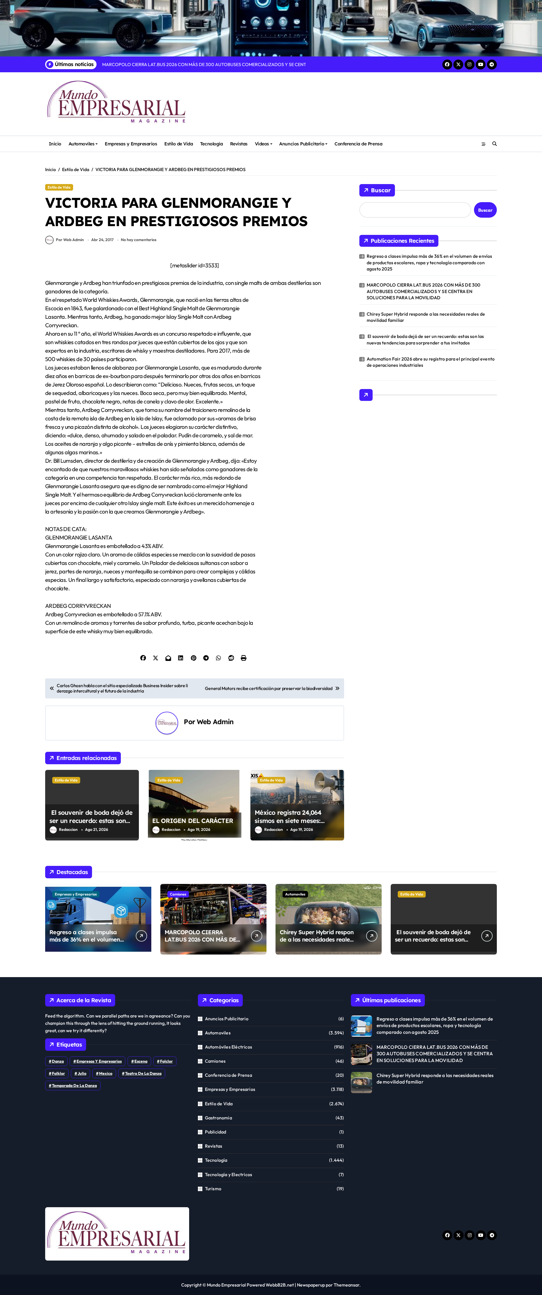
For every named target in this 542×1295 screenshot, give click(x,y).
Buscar (381, 190)
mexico (105, 1073)
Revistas (239, 144)
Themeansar (346, 1285)
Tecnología (211, 144)
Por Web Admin (70, 239)
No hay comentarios (138, 239)
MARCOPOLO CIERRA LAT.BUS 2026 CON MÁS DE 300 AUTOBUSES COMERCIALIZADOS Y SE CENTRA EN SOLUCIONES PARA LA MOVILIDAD (423, 291)
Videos (262, 144)
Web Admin (215, 721)
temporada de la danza (74, 1085)
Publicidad (215, 1132)
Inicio (55, 144)
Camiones (178, 894)
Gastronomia (218, 1118)
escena (140, 1061)
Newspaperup (311, 1285)
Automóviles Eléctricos (228, 1047)
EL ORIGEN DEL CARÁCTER (192, 821)
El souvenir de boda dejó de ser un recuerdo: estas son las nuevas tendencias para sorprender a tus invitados (90, 825)
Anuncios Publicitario (301, 144)
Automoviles (82, 144)
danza (58, 1061)
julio (82, 1073)
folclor (166, 1061)
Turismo (213, 1188)
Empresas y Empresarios (131, 144)
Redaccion (68, 829)
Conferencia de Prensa (358, 144)
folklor (58, 1073)
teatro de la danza (143, 1073)
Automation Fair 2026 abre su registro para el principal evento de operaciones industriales (431, 362)
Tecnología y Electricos (228, 1174)
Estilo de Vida (178, 144)
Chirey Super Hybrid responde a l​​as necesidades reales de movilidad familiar (426, 317)
